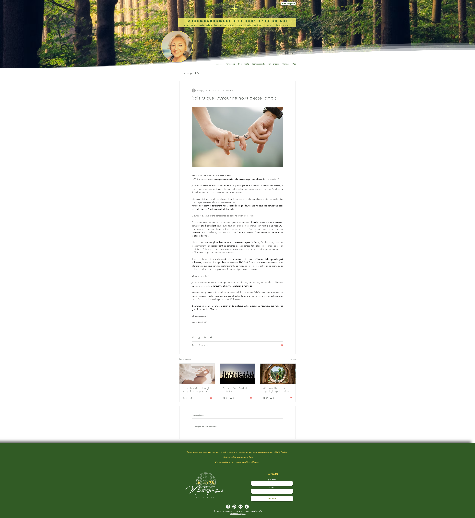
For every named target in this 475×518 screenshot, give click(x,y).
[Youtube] (240, 507)
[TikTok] (247, 507)
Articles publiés (189, 73)
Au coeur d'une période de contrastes (235, 390)
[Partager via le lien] (211, 337)
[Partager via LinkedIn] (205, 337)
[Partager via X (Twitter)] (199, 337)
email (271, 487)
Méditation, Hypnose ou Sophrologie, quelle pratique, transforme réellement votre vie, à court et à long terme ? (277, 390)
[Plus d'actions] (281, 90)
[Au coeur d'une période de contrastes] (237, 374)
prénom (272, 480)
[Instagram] (234, 507)
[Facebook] (228, 507)
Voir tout (293, 359)
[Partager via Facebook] (193, 337)
